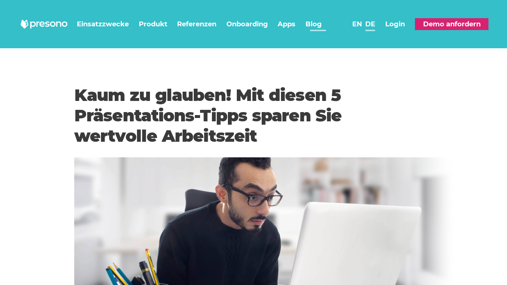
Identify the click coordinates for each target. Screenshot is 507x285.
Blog (313, 24)
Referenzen (196, 24)
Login (395, 24)
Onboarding (247, 24)
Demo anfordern (452, 24)
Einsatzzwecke (103, 24)
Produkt (153, 24)
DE (370, 24)
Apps (286, 24)
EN (357, 24)
